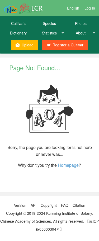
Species (49, 23)
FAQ (64, 205)
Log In (89, 8)
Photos (81, 23)
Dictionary (18, 33)
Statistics (49, 33)
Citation (79, 205)
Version (20, 205)
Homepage (68, 165)
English (73, 8)
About (81, 33)
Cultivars (18, 23)
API (33, 205)
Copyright (49, 205)
